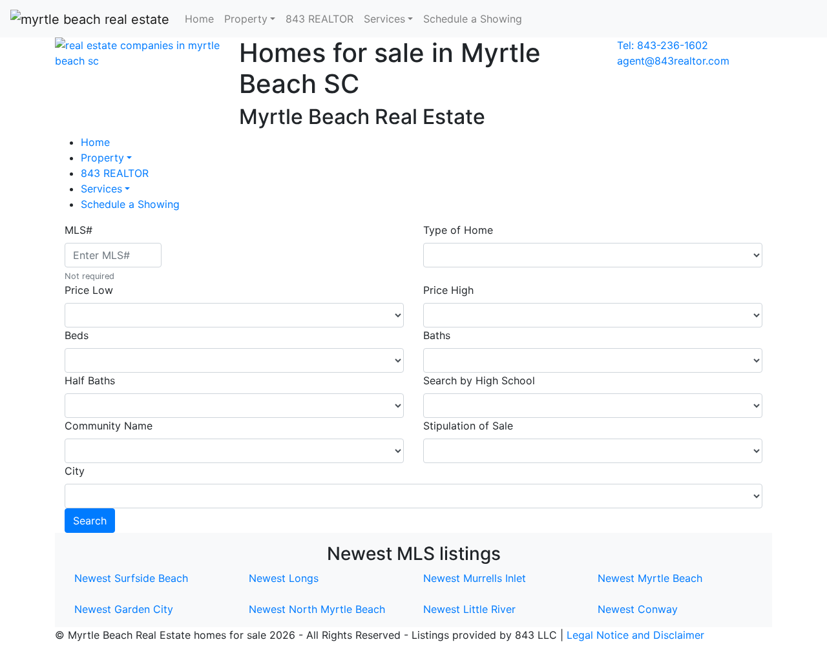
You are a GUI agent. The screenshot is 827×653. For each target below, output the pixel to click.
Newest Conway (638, 609)
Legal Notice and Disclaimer (635, 634)
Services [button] (384, 18)
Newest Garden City (123, 609)
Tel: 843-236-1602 (662, 45)
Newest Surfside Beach (131, 578)
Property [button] (245, 18)
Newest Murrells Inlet (474, 578)
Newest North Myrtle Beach (317, 609)
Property (102, 157)
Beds (77, 335)
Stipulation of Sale (468, 425)
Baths (436, 335)
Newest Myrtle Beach (650, 578)
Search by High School (479, 380)
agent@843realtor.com (673, 60)
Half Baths (90, 380)
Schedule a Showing (472, 18)
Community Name (108, 425)
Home (199, 18)
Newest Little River (469, 609)
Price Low (89, 290)
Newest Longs (284, 578)
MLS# (78, 229)
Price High (448, 290)
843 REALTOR (319, 18)
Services (101, 188)
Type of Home (458, 229)
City (75, 470)
